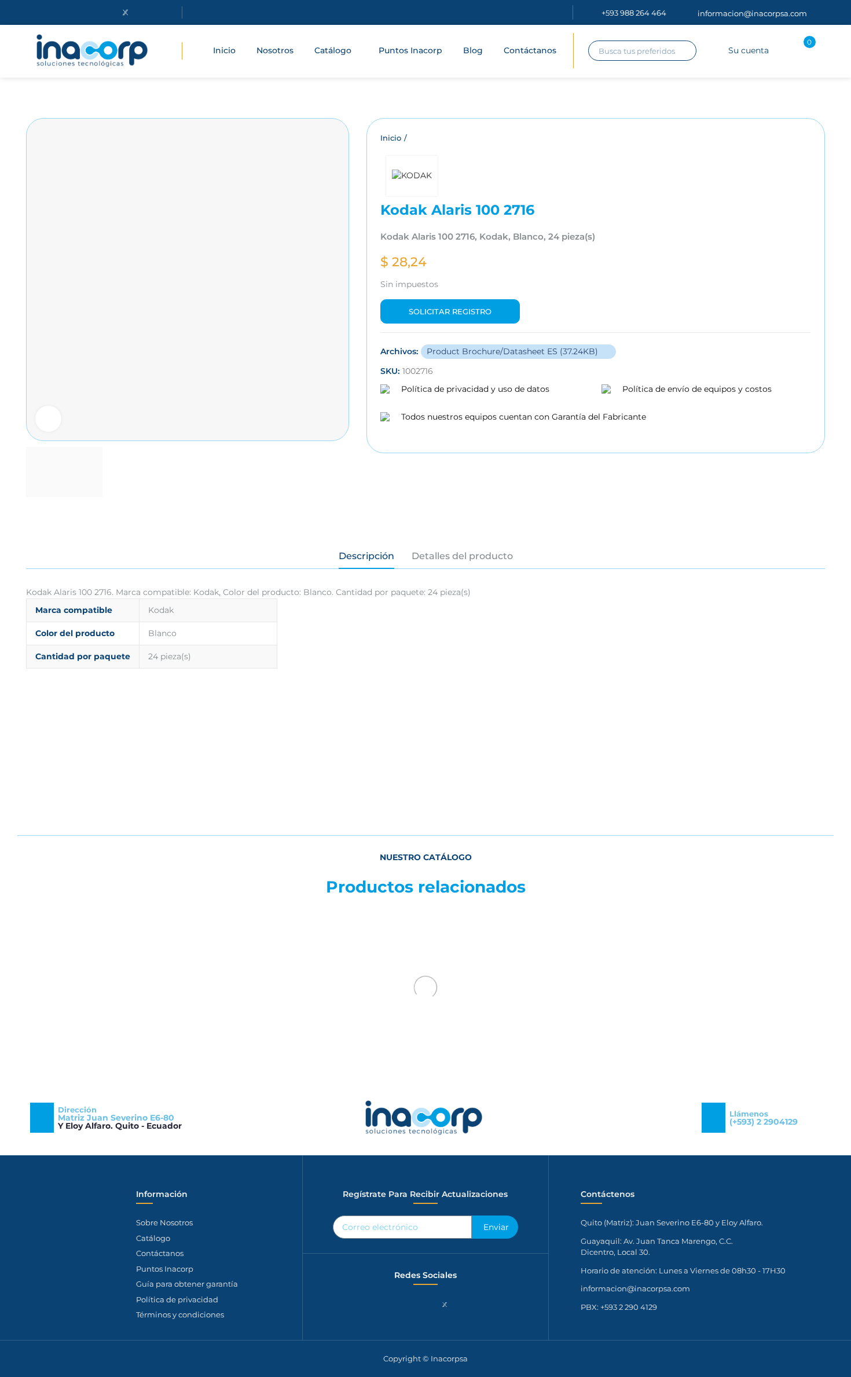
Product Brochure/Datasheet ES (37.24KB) (513, 351)
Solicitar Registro (450, 311)
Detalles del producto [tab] (462, 555)
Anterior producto (773, 138)
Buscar (685, 51)
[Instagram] (65, 12)
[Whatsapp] (464, 1305)
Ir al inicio (787, 138)
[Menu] (168, 51)
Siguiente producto (801, 138)
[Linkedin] (95, 12)
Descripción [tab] (366, 555)
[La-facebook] (36, 12)
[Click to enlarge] (48, 419)
